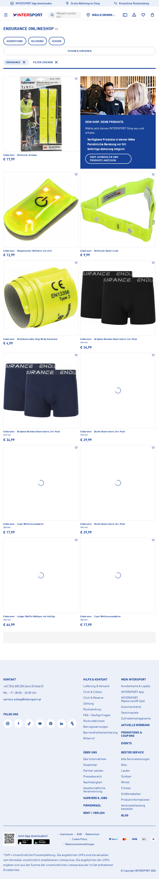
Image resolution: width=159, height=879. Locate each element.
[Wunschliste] (143, 14)
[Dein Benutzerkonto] (134, 14)
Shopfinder (90, 764)
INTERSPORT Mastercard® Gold (133, 699)
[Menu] (5, 14)
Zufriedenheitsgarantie (136, 718)
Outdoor (126, 776)
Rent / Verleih (94, 813)
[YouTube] (40, 723)
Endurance (13, 62)
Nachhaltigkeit (92, 782)
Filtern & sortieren (80, 51)
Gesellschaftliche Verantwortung (94, 789)
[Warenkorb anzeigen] (152, 14)
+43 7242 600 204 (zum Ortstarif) (23, 686)
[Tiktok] (29, 723)
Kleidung (37, 41)
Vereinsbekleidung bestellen (133, 807)
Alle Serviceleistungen (135, 759)
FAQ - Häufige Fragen (97, 715)
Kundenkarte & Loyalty (135, 686)
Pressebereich (92, 776)
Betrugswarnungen (95, 726)
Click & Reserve (93, 697)
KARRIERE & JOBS (95, 798)
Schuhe (56, 41)
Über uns (90, 752)
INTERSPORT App (132, 692)
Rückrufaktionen (94, 721)
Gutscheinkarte (131, 706)
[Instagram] (7, 723)
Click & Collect (92, 692)
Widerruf (89, 738)
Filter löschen (43, 62)
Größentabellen (131, 793)
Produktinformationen (135, 799)
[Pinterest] (50, 723)
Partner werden (93, 770)
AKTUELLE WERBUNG (135, 725)
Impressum (66, 834)
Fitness (126, 788)
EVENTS (126, 743)
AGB (79, 834)
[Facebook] (18, 723)
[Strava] (72, 723)
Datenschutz (92, 834)
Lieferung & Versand (96, 686)
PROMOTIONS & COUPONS (131, 734)
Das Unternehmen (94, 759)
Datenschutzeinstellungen (79, 844)
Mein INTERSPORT (133, 679)
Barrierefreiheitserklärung (100, 732)
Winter (125, 782)
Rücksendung (92, 709)
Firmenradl (92, 805)
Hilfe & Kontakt (95, 679)
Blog (125, 815)
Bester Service (132, 752)
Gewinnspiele (129, 712)
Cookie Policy (79, 839)
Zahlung (88, 703)
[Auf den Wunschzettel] (76, 78)
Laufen (125, 770)
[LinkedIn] (61, 723)
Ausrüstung (15, 41)
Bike (124, 764)
